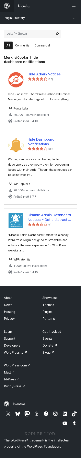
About (8, 298)
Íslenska (19, 404)
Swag (48, 352)
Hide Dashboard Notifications (41, 141)
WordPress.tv (15, 352)
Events (47, 338)
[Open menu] (74, 6)
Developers (12, 345)
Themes (48, 305)
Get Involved (51, 332)
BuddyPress (14, 386)
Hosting (9, 312)
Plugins (47, 312)
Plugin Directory (14, 17)
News (8, 305)
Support (9, 338)
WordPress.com (17, 365)
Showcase (50, 298)
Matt (9, 372)
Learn (8, 332)
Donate (49, 345)
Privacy (9, 319)
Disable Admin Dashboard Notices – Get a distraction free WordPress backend (50, 217)
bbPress (12, 379)
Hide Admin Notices (44, 74)
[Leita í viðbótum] (57, 34)
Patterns (48, 319)
